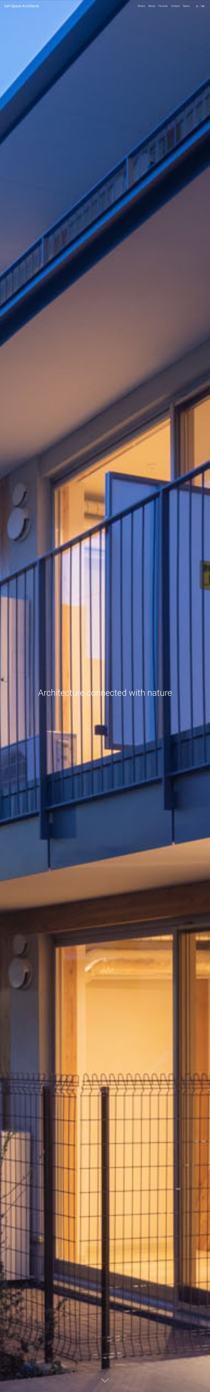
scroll (105, 1380)
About (151, 6)
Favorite (163, 6)
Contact (175, 6)
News (186, 6)
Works (141, 6)
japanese (198, 10)
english (203, 10)
